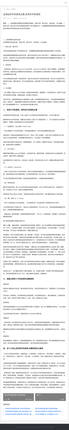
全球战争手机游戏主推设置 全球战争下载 (18, 414)
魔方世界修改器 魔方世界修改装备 (46, 408)
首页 (7, 9)
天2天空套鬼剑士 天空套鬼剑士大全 (46, 414)
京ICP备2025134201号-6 (42, 427)
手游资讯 (13, 9)
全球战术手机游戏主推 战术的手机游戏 (17, 408)
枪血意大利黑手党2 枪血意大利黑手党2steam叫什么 (49, 411)
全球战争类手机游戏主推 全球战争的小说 (18, 411)
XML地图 (51, 427)
